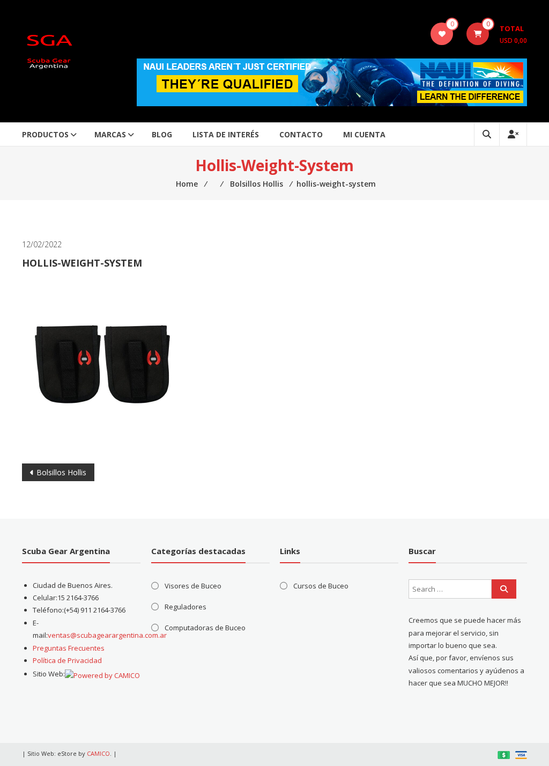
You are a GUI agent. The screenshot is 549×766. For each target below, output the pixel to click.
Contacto (301, 134)
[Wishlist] (442, 34)
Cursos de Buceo (320, 586)
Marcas (110, 134)
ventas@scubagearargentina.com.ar (107, 635)
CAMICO (98, 753)
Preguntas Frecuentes (69, 648)
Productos (45, 134)
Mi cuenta (364, 134)
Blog (162, 134)
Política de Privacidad (67, 660)
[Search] (504, 589)
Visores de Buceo (193, 586)
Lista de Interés (225, 134)
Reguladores (185, 607)
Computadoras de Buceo (205, 627)
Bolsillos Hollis (61, 472)
